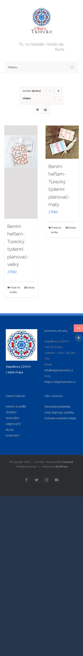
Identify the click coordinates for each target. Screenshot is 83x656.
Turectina (68, 462)
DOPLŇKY (12, 418)
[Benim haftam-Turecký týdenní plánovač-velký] (21, 172)
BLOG (10, 430)
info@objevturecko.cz (58, 370)
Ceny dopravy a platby (59, 412)
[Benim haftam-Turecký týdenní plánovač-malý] (62, 142)
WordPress (61, 466)
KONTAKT (13, 435)
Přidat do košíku (15, 290)
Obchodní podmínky (57, 406)
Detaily (31, 287)
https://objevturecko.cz (59, 382)
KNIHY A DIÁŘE (16, 406)
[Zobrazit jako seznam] (45, 110)
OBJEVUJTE (13, 424)
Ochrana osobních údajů (60, 418)
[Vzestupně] (58, 91)
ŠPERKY (11, 412)
